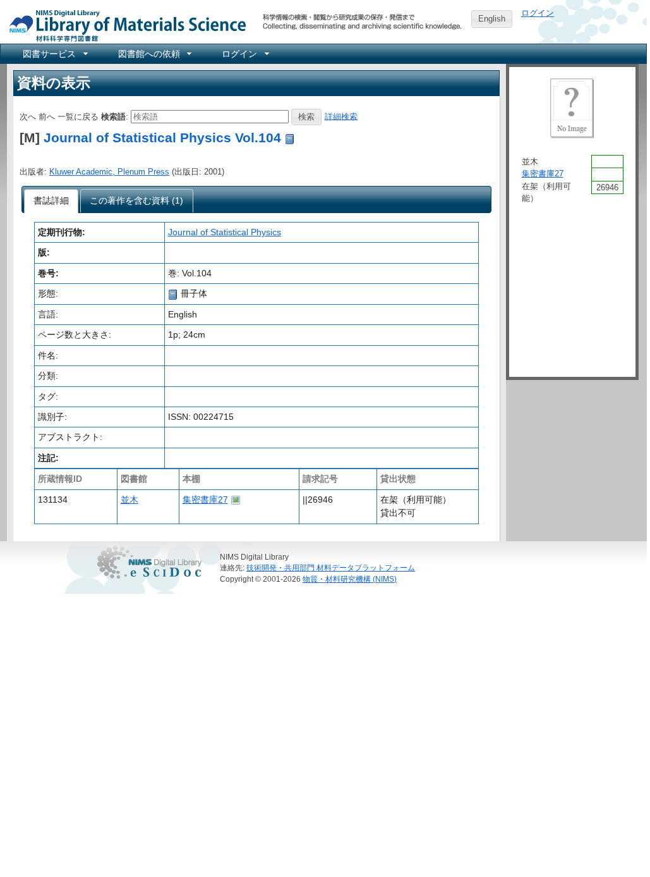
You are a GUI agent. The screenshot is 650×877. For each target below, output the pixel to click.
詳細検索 (341, 116)
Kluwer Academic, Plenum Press (109, 171)
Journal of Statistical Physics (224, 232)
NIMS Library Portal (123, 25)
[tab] (51, 201)
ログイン (537, 13)
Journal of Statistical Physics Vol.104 (162, 137)
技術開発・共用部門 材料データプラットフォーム (330, 567)
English (491, 18)
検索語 (113, 116)
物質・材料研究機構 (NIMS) (350, 579)
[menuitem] (54, 53)
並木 (129, 499)
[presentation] (51, 201)
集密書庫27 (205, 499)
